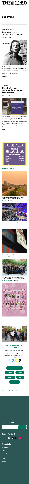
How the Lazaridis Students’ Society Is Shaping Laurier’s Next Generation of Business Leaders (13, 278)
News (7, 85)
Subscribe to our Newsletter (14, 368)
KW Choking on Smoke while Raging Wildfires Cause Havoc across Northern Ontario (13, 198)
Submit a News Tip (11, 391)
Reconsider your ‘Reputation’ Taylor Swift (13, 33)
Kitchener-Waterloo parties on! (9, 254)
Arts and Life (6, 29)
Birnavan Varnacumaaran (7, 280)
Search (22, 427)
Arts (3, 29)
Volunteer (9, 372)
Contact (20, 372)
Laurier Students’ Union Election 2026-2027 (12, 318)
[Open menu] (14, 7)
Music (11, 29)
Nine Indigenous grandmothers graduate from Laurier (12, 90)
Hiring (20, 377)
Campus (4, 85)
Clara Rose (4, 200)
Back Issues (14, 381)
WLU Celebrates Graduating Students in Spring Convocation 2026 (13, 223)
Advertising (10, 377)
